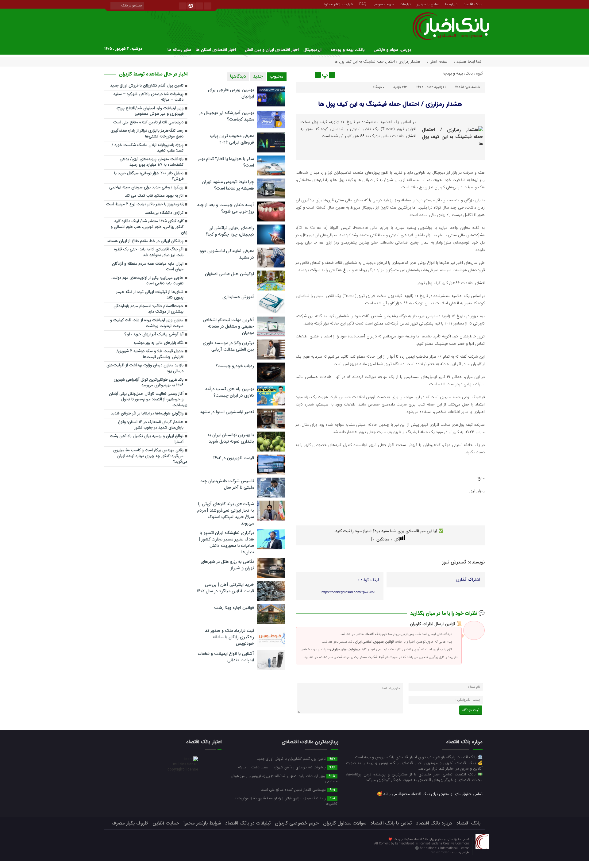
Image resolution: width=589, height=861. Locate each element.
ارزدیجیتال (312, 49)
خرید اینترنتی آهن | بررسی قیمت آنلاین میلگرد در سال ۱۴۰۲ (225, 587)
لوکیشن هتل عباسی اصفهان (229, 274)
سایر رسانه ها (179, 49)
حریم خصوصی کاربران (297, 823)
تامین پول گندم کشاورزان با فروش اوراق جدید (146, 86)
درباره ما (451, 3)
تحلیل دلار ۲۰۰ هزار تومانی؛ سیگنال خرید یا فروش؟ (148, 176)
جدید (258, 76)
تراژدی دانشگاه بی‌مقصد (164, 213)
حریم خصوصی (383, 3)
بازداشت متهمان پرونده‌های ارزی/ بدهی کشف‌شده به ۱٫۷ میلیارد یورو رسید (151, 162)
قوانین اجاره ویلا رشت (234, 607)
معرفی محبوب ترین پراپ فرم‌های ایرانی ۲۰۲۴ (232, 139)
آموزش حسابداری (238, 297)
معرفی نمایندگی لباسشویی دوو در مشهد (227, 254)
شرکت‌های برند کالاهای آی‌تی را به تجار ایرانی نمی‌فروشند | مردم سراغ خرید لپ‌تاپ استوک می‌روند (225, 514)
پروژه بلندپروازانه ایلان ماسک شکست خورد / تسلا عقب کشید (147, 148)
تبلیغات (405, 3)
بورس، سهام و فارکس (392, 49)
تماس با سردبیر (428, 3)
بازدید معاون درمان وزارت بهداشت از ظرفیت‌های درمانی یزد (144, 368)
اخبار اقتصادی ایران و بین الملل (272, 49)
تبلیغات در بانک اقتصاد (248, 823)
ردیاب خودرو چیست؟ (235, 366)
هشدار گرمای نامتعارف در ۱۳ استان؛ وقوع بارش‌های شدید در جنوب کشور (150, 425)
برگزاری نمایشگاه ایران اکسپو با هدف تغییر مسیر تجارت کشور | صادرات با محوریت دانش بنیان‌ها (226, 542)
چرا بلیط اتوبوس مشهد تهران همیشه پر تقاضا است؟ (228, 185)
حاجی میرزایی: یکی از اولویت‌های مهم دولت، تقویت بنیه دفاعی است (147, 281)
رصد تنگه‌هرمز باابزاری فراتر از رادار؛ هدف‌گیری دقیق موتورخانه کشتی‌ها (146, 134)
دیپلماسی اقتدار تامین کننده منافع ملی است (148, 122)
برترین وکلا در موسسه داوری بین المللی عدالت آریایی (228, 346)
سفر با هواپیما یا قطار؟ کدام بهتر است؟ (226, 162)
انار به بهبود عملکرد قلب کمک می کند (154, 196)
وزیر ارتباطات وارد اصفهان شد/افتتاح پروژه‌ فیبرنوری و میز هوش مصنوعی (150, 111)
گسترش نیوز (454, 562)
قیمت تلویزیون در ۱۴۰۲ (233, 458)
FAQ (362, 3)
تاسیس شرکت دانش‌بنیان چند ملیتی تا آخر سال (227, 484)
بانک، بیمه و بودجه (347, 49)
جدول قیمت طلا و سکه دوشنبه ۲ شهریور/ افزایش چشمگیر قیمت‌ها (150, 354)
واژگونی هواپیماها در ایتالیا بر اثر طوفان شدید (147, 414)
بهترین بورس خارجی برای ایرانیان (231, 93)
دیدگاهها (238, 76)
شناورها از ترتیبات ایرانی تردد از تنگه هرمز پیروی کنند (149, 295)
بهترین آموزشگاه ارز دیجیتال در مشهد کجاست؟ (226, 116)
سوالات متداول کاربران (344, 823)
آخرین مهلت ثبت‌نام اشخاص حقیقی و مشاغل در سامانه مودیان (228, 326)
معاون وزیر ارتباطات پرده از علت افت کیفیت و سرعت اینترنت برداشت (146, 323)
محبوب (276, 76)
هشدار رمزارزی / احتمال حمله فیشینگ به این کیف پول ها (390, 104)
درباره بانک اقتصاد (434, 823)
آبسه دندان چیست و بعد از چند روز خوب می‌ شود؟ (225, 208)
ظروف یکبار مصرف (130, 823)
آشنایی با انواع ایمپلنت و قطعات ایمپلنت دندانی (226, 656)
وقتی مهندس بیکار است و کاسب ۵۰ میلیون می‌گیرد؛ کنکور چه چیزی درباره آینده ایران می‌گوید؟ (150, 456)
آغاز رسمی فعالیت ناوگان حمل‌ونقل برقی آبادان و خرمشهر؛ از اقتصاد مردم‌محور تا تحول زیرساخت (148, 399)
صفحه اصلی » (437, 61)
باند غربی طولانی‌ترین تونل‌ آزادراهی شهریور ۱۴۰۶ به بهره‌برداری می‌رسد (148, 383)
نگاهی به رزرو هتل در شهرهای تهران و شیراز (227, 564)
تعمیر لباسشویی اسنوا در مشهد (227, 412)
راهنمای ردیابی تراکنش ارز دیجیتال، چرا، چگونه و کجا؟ (230, 231)
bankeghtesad (440, 852)
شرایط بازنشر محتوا (338, 3)
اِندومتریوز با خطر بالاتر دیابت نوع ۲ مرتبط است (144, 204)
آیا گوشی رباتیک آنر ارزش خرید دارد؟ (154, 334)
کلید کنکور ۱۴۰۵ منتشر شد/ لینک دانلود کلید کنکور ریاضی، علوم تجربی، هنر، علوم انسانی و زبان (149, 227)
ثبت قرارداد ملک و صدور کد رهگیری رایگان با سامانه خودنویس (229, 637)
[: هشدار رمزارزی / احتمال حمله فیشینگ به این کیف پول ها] (301, 75)
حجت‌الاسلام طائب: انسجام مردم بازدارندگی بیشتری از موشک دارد (148, 309)
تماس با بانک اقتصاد (391, 823)
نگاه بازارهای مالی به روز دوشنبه (158, 343)
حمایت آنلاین (165, 823)
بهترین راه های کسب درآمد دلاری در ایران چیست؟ (229, 392)
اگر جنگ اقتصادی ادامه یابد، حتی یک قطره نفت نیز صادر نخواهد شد (148, 252)
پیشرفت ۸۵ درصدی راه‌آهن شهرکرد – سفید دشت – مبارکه (148, 97)
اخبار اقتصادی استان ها (216, 49)
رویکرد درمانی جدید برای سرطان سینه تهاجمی (146, 187)
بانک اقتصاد (473, 3)
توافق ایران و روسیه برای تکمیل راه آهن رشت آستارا (146, 439)
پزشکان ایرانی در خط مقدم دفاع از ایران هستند (145, 241)
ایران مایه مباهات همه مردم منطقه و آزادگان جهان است (147, 267)
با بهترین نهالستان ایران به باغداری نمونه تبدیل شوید (230, 438)
